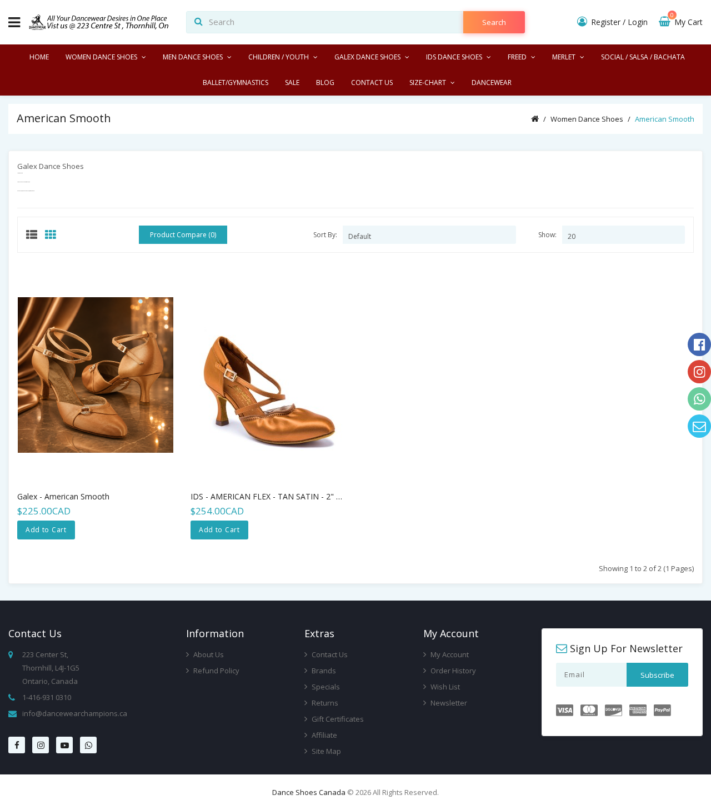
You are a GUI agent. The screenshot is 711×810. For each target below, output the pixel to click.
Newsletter (448, 703)
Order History (452, 671)
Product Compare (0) (183, 234)
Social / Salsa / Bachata (643, 57)
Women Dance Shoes (586, 119)
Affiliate (323, 735)
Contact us (372, 82)
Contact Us (329, 654)
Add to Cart (46, 529)
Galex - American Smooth (63, 496)
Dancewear (492, 82)
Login (638, 22)
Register (605, 22)
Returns (324, 703)
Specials (325, 687)
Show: (547, 234)
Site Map (325, 751)
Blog (325, 82)
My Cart (686, 22)
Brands (323, 671)
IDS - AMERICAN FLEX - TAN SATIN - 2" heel (271, 496)
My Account (449, 654)
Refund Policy (215, 671)
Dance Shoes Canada (309, 792)
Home (39, 57)
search (494, 22)
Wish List (444, 687)
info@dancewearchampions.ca (74, 713)
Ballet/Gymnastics (235, 82)
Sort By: (325, 234)
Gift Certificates (337, 719)
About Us (208, 654)
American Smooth (664, 119)
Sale (292, 82)
